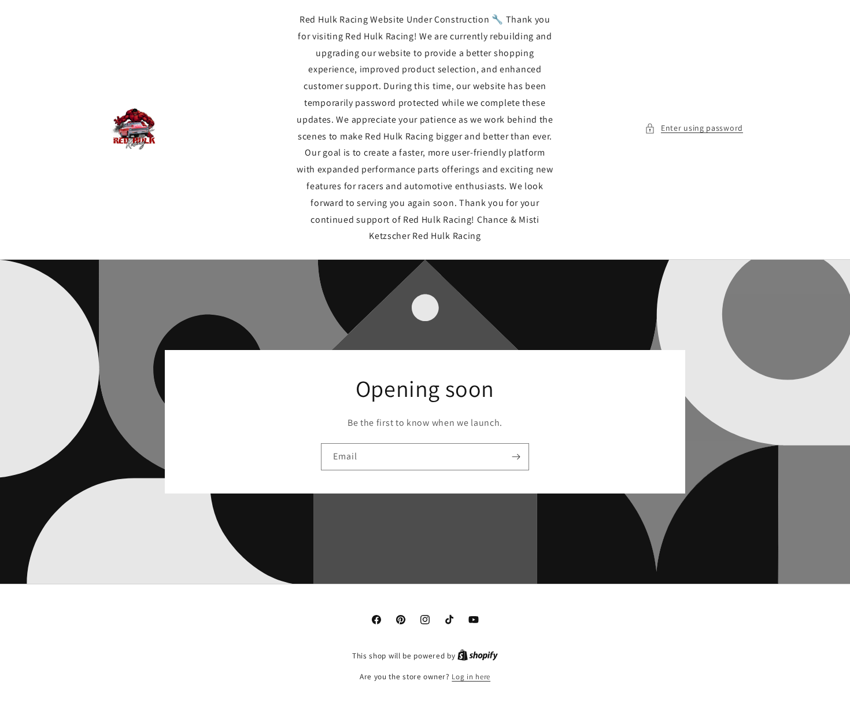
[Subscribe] (516, 456)
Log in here (471, 677)
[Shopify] (477, 656)
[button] (694, 128)
